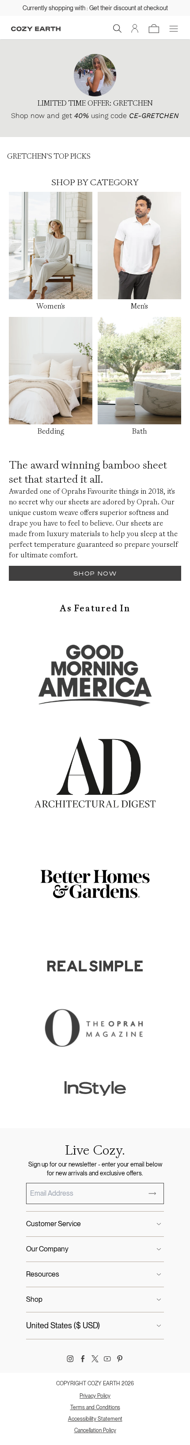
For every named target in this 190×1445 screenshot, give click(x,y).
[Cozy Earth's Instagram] (70, 1358)
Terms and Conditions (95, 1407)
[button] (117, 28)
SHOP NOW (95, 573)
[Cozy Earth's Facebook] (82, 1358)
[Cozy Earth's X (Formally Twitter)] (95, 1358)
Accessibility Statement (95, 1419)
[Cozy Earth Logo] (36, 29)
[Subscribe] (152, 1193)
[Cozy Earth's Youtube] (107, 1358)
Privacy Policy (95, 1396)
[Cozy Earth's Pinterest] (119, 1358)
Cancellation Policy (95, 1430)
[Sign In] (135, 28)
